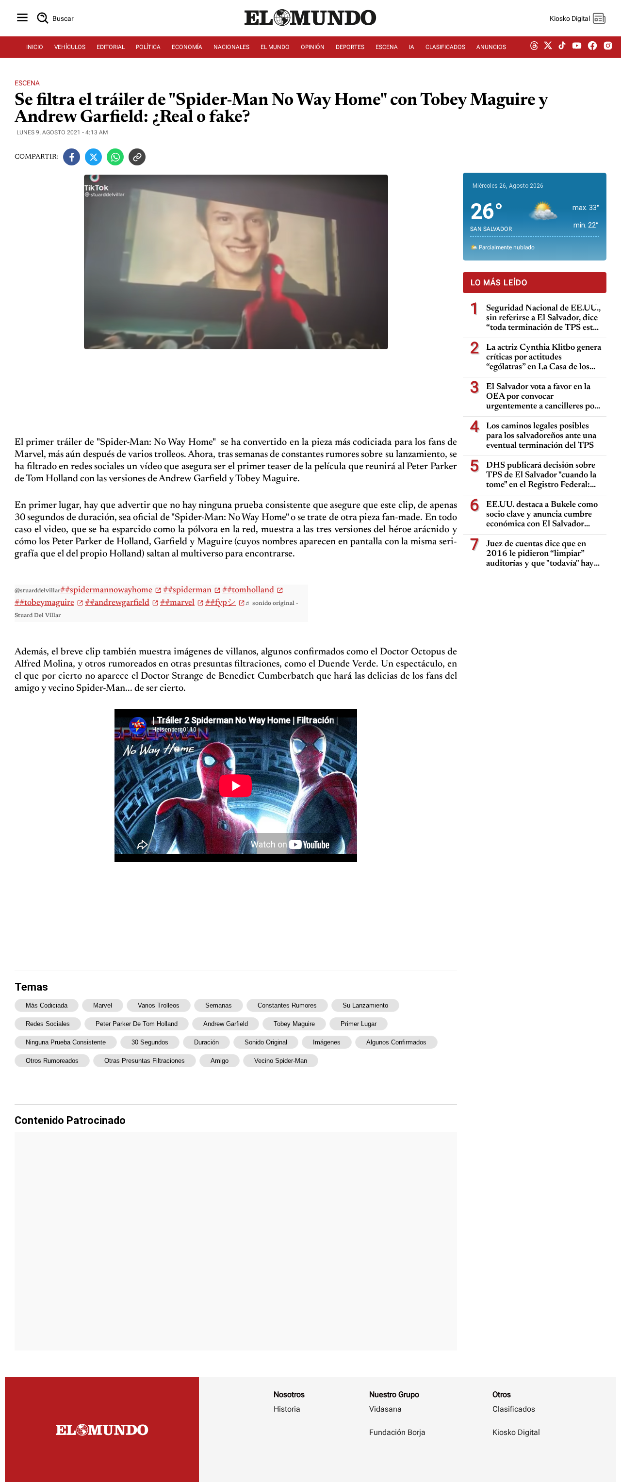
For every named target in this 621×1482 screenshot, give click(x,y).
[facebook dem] (592, 47)
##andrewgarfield (117, 603)
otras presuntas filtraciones (144, 1060)
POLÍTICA (148, 47)
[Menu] (22, 18)
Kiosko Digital (516, 1432)
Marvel (102, 1005)
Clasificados (513, 1409)
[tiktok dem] (562, 47)
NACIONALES (231, 47)
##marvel (177, 603)
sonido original (266, 1042)
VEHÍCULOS (69, 47)
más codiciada (46, 1005)
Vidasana (385, 1409)
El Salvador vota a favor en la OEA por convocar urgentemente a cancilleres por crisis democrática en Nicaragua (544, 397)
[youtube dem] (577, 47)
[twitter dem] (548, 47)
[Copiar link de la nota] (137, 156)
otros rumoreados (52, 1060)
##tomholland (248, 590)
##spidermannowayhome (106, 590)
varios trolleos (159, 1005)
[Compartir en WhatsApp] (115, 156)
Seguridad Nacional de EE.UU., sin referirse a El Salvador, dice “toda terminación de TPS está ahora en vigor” (543, 318)
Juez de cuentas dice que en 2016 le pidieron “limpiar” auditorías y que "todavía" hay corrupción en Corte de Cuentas (540, 554)
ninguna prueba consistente (66, 1042)
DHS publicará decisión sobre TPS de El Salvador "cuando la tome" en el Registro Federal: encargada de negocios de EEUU (541, 475)
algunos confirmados (396, 1042)
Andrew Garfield (225, 1023)
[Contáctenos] (398, 1460)
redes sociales (48, 1023)
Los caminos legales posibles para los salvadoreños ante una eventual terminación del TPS (541, 436)
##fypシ (220, 603)
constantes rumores (287, 1005)
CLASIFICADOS (445, 47)
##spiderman (187, 590)
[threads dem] (534, 47)
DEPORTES (350, 47)
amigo (220, 1060)
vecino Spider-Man (280, 1060)
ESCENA (387, 47)
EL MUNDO (275, 47)
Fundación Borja (397, 1432)
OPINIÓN (313, 47)
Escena (27, 83)
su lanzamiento (365, 1005)
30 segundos (149, 1042)
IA (411, 47)
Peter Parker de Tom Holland (137, 1023)
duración (206, 1042)
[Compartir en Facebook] (71, 156)
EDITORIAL (111, 47)
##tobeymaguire (44, 603)
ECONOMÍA (187, 47)
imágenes (327, 1042)
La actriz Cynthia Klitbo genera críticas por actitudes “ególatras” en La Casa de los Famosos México (543, 357)
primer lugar (358, 1023)
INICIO (34, 47)
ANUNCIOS (491, 47)
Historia (287, 1409)
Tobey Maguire (294, 1023)
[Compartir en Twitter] (93, 156)
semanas (218, 1005)
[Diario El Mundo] (310, 27)
